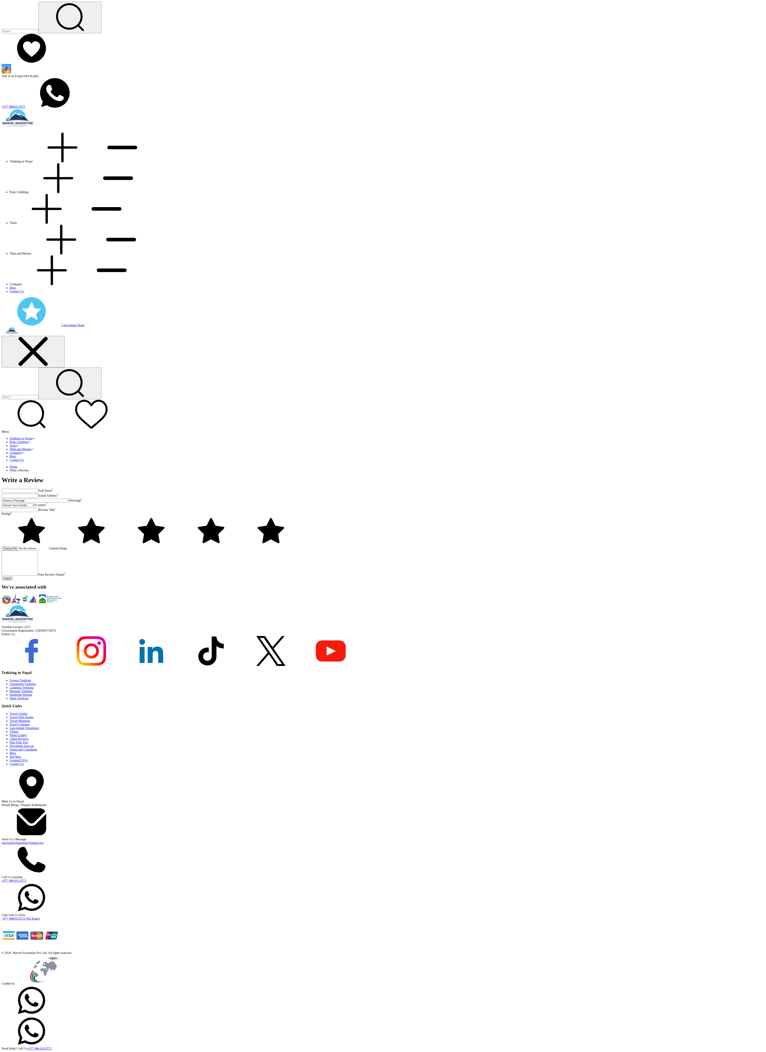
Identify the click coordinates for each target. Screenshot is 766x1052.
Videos (14, 731)
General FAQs (19, 760)
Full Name (45, 490)
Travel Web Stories (22, 717)
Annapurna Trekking (23, 684)
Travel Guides (18, 713)
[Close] (33, 352)
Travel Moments (20, 721)
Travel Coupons (20, 724)
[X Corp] (271, 665)
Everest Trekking (20, 680)
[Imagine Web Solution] (45, 983)
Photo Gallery (18, 735)
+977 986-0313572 (14, 880)
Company (16, 452)
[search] (70, 383)
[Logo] (18, 623)
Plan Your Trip (19, 742)
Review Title (47, 509)
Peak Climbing (19, 442)
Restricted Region (21, 694)
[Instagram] (91, 665)
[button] (31, 428)
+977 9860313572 (13, 106)
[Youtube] (331, 665)
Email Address (48, 495)
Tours (13, 445)
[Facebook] (31, 665)
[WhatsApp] (31, 1014)
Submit (7, 578)
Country (41, 505)
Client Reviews (19, 738)
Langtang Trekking (22, 687)
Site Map (15, 756)
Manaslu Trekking (21, 691)
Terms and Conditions (23, 749)
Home (13, 466)
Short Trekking (19, 698)
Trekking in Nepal (21, 438)
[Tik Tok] (211, 665)
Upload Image (58, 548)
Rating (7, 513)
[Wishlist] (31, 62)
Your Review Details (52, 574)
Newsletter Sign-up (22, 746)
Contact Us (17, 291)
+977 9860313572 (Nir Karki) (21, 918)
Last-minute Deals (72, 325)
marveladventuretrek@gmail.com (22, 843)
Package (76, 500)
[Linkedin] (151, 665)
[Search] (70, 17)
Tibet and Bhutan (20, 449)
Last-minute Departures (24, 728)
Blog (13, 287)
